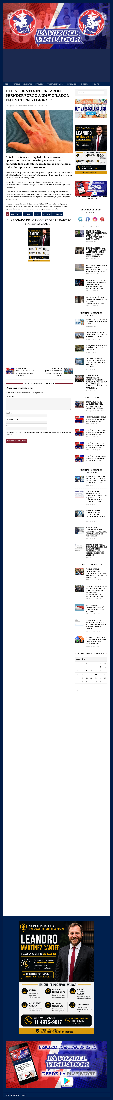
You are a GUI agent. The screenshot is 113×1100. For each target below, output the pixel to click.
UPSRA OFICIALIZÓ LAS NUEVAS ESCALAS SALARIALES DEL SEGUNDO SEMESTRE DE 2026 (96, 515)
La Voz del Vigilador (26, 106)
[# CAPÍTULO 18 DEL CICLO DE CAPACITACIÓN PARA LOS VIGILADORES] (79, 421)
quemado (27, 214)
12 (98, 485)
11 (98, 538)
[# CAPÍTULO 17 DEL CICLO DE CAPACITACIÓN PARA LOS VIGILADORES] (79, 435)
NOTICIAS (16, 84)
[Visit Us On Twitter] (80, 221)
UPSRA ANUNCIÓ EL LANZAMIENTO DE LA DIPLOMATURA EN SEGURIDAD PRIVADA (94, 405)
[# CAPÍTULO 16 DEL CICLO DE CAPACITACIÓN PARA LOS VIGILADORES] (79, 448)
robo (37, 214)
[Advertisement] (56, 65)
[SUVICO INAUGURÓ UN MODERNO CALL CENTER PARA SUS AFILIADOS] (79, 337)
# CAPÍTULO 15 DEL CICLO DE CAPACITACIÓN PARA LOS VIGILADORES (96, 458)
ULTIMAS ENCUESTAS (91, 565)
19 (87, 678)
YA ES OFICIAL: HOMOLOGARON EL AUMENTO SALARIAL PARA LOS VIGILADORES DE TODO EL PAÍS (96, 532)
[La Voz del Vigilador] (56, 47)
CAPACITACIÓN (72, 84)
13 (99, 631)
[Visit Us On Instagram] (95, 221)
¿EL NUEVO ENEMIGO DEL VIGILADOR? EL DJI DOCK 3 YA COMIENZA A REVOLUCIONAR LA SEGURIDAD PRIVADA (96, 284)
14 (96, 674)
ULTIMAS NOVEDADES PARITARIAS (91, 471)
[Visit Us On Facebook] (87, 221)
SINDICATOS (27, 84)
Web (7, 426)
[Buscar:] (91, 92)
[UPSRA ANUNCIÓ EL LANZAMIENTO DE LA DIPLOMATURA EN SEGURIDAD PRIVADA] (79, 406)
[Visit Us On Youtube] (102, 221)
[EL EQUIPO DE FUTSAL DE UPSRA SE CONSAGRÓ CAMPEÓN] (79, 350)
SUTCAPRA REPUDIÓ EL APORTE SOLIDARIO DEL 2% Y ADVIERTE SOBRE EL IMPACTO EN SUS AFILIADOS (96, 363)
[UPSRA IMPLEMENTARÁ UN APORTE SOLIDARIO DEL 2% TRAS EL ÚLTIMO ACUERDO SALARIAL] (79, 481)
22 (103, 411)
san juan (46, 214)
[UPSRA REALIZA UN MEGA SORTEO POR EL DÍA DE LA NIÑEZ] (79, 324)
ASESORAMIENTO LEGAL (55, 84)
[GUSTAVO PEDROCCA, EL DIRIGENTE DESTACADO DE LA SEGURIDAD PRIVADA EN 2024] (79, 642)
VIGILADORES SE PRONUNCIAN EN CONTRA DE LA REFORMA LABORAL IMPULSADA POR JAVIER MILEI (96, 573)
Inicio (7, 84)
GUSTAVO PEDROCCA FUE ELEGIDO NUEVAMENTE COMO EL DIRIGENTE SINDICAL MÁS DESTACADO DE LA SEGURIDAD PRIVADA (96, 591)
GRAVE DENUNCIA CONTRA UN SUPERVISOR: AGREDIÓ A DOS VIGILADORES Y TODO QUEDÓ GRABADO (96, 235)
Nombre (9, 413)
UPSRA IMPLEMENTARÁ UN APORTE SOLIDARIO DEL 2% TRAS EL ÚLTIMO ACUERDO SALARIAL (95, 480)
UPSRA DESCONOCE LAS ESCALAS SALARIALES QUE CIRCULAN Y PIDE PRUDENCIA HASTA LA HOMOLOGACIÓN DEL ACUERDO (96, 550)
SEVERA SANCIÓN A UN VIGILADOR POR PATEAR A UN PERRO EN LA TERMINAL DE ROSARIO (96, 300)
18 (98, 504)
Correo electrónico (12, 419)
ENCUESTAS (84, 84)
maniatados (15, 214)
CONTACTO (95, 84)
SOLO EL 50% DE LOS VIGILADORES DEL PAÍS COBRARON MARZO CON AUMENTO (96, 608)
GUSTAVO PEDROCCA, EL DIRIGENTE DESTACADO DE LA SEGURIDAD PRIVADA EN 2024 (96, 640)
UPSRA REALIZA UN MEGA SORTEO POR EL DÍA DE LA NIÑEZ (96, 322)
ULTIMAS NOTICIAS (91, 227)
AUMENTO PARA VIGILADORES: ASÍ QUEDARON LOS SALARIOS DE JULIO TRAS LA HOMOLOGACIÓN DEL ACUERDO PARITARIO (96, 497)
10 (98, 390)
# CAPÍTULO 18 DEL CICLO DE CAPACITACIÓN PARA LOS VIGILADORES (96, 419)
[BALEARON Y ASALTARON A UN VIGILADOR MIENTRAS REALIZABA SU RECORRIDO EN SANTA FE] (79, 269)
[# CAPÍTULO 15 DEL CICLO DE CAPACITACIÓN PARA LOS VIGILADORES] (79, 461)
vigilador (58, 214)
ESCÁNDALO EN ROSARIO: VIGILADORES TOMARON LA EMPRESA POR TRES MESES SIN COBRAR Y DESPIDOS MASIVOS (96, 252)
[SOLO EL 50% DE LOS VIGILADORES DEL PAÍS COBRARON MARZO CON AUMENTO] (79, 610)
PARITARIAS (39, 84)
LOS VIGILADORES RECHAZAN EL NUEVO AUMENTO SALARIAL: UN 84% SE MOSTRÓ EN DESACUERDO (96, 624)
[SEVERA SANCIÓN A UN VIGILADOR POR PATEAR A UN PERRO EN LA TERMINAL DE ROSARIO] (79, 302)
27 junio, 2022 (12, 106)
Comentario (10, 396)
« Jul (76, 691)
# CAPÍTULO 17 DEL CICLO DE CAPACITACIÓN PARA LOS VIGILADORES (96, 432)
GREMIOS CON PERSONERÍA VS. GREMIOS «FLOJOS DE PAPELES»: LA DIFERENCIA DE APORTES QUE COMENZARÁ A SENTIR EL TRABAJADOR (96, 382)
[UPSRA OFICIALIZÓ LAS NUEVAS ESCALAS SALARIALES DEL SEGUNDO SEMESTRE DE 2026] (79, 515)
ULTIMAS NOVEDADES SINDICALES (91, 314)
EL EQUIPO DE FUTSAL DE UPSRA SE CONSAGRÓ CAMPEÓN (96, 348)
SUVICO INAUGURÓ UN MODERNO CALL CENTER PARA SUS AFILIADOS (96, 335)
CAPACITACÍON (91, 398)
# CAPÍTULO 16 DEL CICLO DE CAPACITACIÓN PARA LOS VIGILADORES (96, 445)
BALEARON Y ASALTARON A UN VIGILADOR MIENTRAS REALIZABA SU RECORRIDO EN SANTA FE (96, 268)
